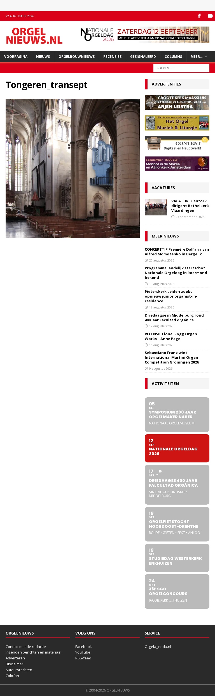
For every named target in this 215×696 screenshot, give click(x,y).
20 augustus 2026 (161, 260)
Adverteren (15, 658)
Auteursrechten (19, 669)
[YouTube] (210, 16)
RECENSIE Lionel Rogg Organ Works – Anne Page (171, 336)
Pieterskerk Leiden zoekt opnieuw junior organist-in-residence (171, 296)
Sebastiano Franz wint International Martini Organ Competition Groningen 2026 (172, 357)
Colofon (12, 675)
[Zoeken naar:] (181, 67)
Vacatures (163, 187)
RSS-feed (83, 658)
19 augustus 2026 (161, 284)
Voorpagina (15, 56)
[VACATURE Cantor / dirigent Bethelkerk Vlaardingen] (156, 207)
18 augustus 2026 (161, 307)
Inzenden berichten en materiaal (33, 652)
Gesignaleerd (143, 56)
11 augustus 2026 (161, 345)
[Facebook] (199, 16)
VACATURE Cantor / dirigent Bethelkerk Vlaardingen (190, 205)
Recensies (112, 56)
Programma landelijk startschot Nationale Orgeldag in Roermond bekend (176, 272)
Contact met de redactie (26, 646)
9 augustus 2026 (160, 368)
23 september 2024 (190, 217)
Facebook (83, 646)
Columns (173, 56)
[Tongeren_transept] (73, 235)
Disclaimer (14, 663)
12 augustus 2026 (161, 326)
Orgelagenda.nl (158, 646)
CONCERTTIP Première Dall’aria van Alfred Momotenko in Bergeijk (177, 251)
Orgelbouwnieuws (77, 56)
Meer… (197, 56)
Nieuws (43, 56)
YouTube (82, 652)
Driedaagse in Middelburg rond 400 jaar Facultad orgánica (174, 317)
